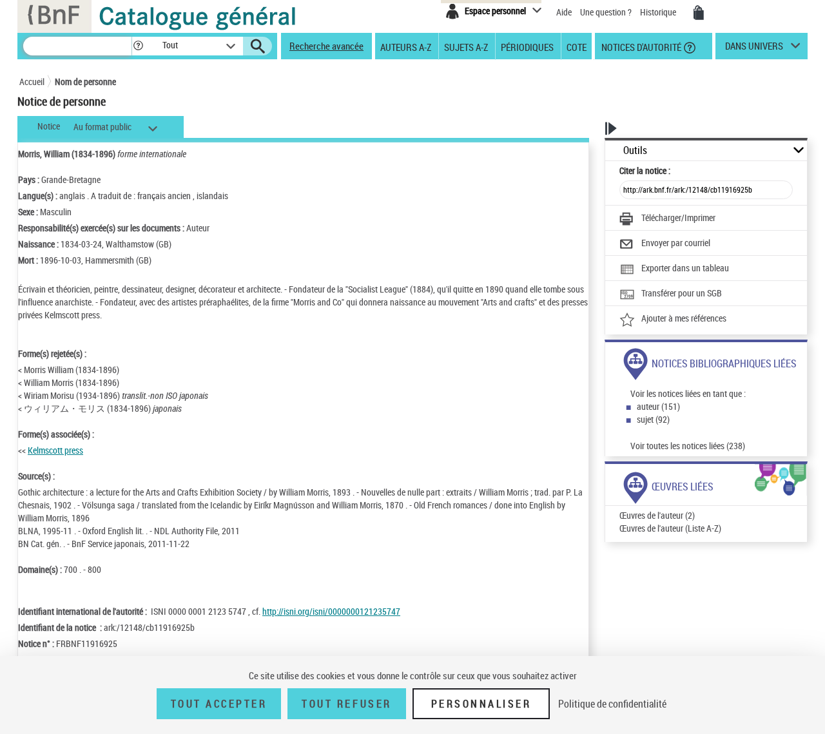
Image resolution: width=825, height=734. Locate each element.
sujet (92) (653, 419)
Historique (659, 12)
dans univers (754, 49)
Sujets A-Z (466, 46)
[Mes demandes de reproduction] (698, 13)
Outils (635, 150)
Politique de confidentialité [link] (612, 704)
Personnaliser (481, 704)
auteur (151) (658, 406)
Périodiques (527, 46)
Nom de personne (85, 81)
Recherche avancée (326, 45)
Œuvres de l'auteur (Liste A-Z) (670, 528)
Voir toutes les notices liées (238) (687, 445)
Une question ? (607, 12)
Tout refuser (346, 704)
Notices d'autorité (640, 46)
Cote (577, 46)
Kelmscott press (55, 450)
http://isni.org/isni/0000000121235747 (331, 611)
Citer (644, 170)
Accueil (31, 81)
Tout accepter (219, 704)
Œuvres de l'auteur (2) (657, 515)
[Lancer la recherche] (258, 46)
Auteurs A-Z (405, 46)
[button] (138, 46)
